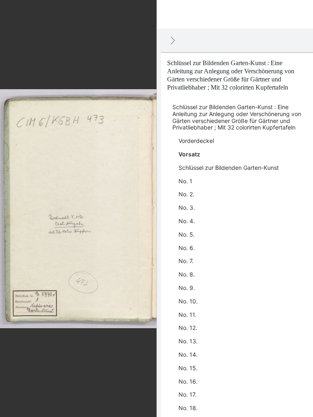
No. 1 (185, 181)
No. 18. (188, 407)
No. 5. (187, 234)
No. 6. (187, 247)
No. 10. (188, 301)
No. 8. (187, 274)
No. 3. (187, 207)
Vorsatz (189, 154)
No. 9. (187, 287)
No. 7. (186, 260)
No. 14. (188, 354)
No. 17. (187, 394)
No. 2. (186, 194)
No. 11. (187, 314)
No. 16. (188, 381)
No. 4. (187, 220)
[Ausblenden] (173, 40)
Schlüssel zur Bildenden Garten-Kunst (229, 167)
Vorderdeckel (196, 140)
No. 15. (188, 367)
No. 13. (188, 341)
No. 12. (188, 327)
